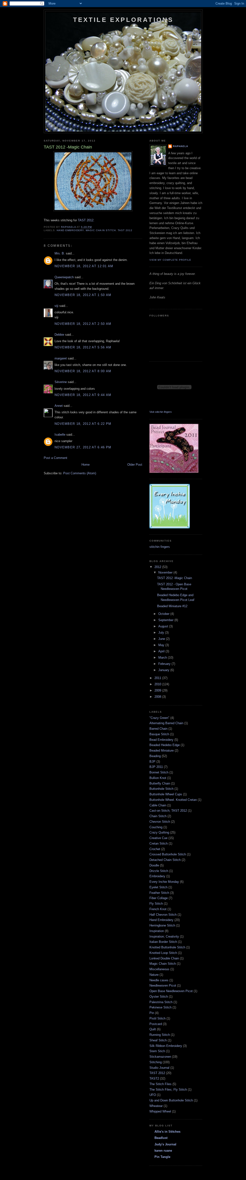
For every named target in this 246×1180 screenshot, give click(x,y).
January (164, 670)
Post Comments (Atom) (79, 473)
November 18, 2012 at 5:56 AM (83, 347)
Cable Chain (157, 805)
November (165, 572)
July (161, 632)
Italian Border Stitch (163, 942)
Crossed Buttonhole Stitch (167, 854)
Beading (155, 756)
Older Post (134, 464)
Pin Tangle (162, 1157)
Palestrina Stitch (160, 1002)
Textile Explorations (123, 19)
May (161, 645)
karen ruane (163, 1150)
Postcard (155, 1024)
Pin (151, 1013)
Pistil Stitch (157, 1018)
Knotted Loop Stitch (163, 953)
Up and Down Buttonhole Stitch (171, 1100)
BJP (152, 761)
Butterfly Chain (159, 783)
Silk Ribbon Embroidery (165, 1046)
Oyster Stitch (158, 996)
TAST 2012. (86, 220)
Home (85, 464)
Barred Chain (158, 728)
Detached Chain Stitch (165, 860)
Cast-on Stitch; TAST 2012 (168, 810)
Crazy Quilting (159, 832)
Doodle (154, 865)
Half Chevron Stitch (163, 914)
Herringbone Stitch (162, 925)
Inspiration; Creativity (164, 936)
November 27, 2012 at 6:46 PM (83, 447)
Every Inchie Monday (164, 881)
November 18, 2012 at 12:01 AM (84, 266)
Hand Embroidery (70, 230)
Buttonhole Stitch (161, 789)
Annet (59, 406)
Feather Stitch (159, 893)
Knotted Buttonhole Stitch (167, 947)
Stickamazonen (160, 1056)
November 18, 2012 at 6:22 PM (83, 424)
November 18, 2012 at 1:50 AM (83, 295)
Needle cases (158, 980)
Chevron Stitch (159, 821)
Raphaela (180, 146)
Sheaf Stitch (158, 1040)
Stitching (155, 1062)
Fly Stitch (156, 903)
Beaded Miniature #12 (172, 606)
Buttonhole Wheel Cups (165, 794)
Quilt (152, 1029)
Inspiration (156, 931)
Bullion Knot (157, 778)
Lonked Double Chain (164, 958)
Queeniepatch (64, 277)
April (162, 651)
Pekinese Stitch (160, 1007)
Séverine (61, 382)
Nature (154, 974)
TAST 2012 (125, 230)
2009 (158, 690)
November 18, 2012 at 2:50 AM (83, 324)
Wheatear (156, 1106)
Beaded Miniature (161, 750)
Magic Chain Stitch (101, 230)
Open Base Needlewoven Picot (171, 991)
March (163, 657)
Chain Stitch (157, 816)
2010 (158, 684)
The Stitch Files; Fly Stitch (168, 1089)
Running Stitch (159, 1035)
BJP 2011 (156, 767)
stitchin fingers (159, 547)
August (163, 626)
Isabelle (60, 434)
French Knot (157, 909)
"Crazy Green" (159, 718)
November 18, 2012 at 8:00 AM (83, 371)
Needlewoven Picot (162, 985)
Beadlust (160, 1138)
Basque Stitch (159, 734)
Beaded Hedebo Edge (164, 745)
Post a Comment (55, 458)
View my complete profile (170, 260)
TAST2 (154, 1078)
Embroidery (157, 876)
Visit (160, 411)
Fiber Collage (158, 898)
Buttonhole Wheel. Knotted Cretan (173, 800)
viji (56, 306)
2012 (158, 567)
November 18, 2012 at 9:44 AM (83, 395)
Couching (155, 827)
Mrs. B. (60, 253)
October (164, 614)
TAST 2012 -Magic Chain (174, 578)
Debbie (59, 334)
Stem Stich (157, 1051)
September (166, 620)
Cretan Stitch (158, 843)
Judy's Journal (165, 1144)
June (162, 639)
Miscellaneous (159, 969)
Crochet (154, 849)
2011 (158, 678)
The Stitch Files (160, 1084)
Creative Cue (158, 838)
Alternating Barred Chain (166, 723)
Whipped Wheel (160, 1111)
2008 (158, 696)
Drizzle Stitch (158, 871)
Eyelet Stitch (158, 887)
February (165, 664)
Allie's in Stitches (167, 1131)
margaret (61, 358)
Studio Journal (159, 1067)
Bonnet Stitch (158, 772)
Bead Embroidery (161, 739)
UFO (152, 1095)
